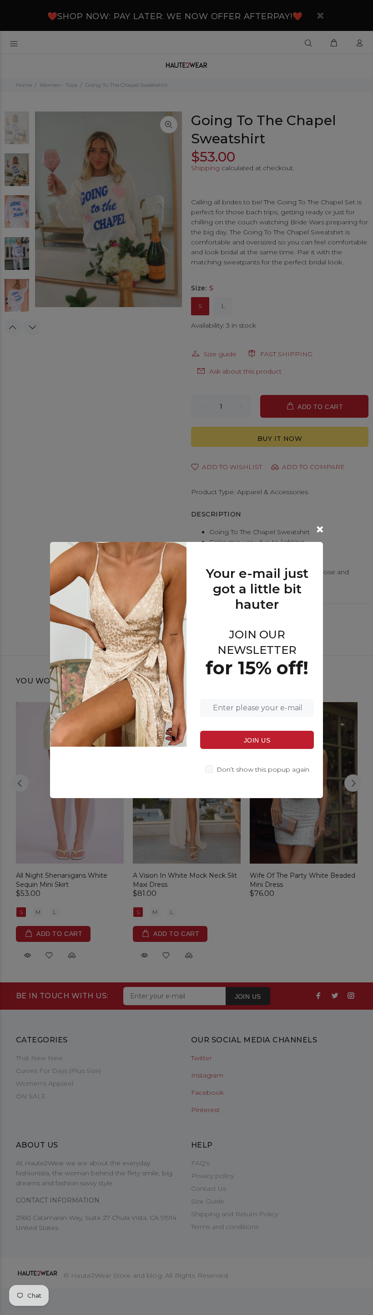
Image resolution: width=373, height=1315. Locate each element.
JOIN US (257, 740)
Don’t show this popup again (263, 769)
